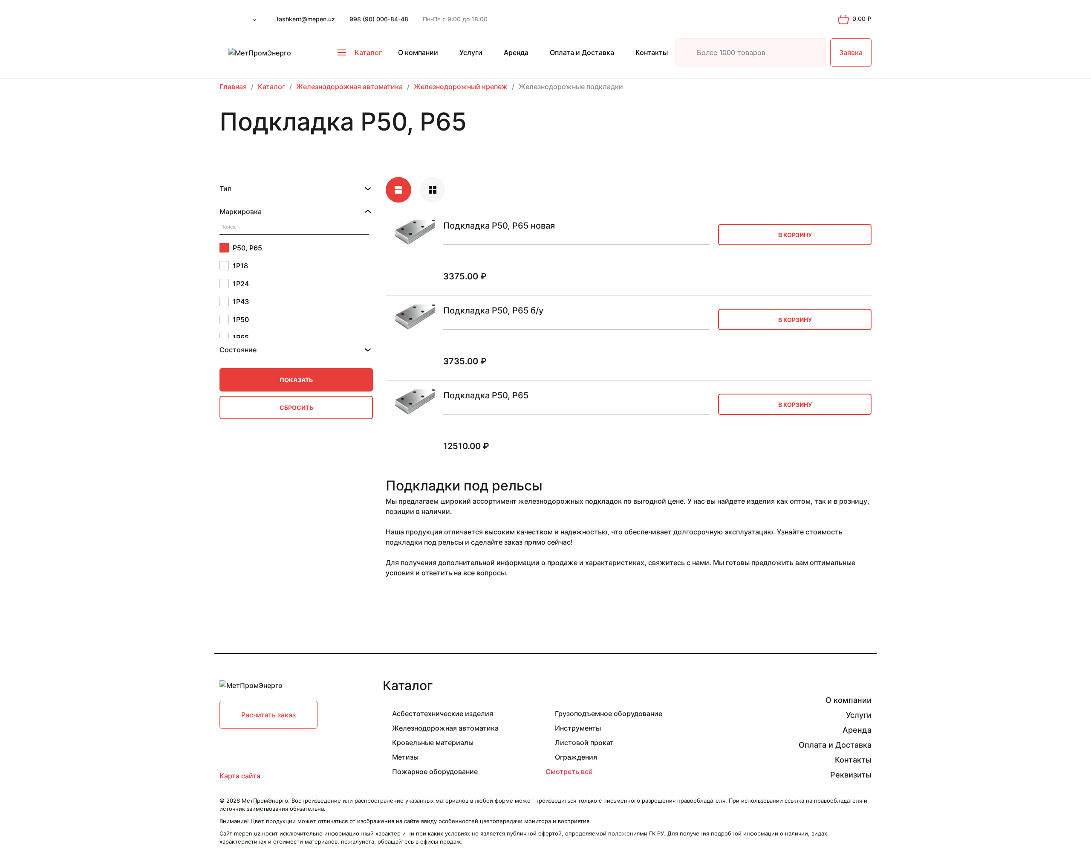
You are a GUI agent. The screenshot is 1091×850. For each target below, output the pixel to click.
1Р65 (241, 337)
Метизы (405, 757)
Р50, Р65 (247, 248)
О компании (418, 52)
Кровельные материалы (432, 742)
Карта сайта (239, 776)
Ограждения (576, 757)
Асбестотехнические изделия (442, 713)
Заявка (851, 52)
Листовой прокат (584, 742)
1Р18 (240, 265)
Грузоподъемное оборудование (608, 713)
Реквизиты (851, 774)
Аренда (516, 52)
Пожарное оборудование (435, 771)
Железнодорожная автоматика (445, 728)
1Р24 (241, 283)
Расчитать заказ (268, 715)
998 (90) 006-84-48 (378, 19)
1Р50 (241, 319)
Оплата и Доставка (582, 52)
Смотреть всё (569, 771)
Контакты (651, 52)
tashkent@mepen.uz (306, 19)
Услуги (470, 52)
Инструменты (578, 728)
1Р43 (241, 301)
